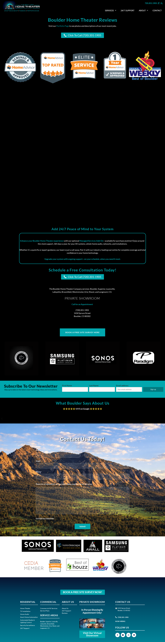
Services (109, 10)
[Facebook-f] (117, 635)
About (142, 10)
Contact (157, 10)
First (37, 450)
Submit (82, 526)
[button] (161, 3)
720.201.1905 (151, 3)
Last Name (93, 385)
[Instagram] (128, 635)
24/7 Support (127, 10)
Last (86, 450)
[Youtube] (123, 635)
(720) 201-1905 (82, 310)
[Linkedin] (134, 635)
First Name (67, 385)
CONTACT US (122, 602)
